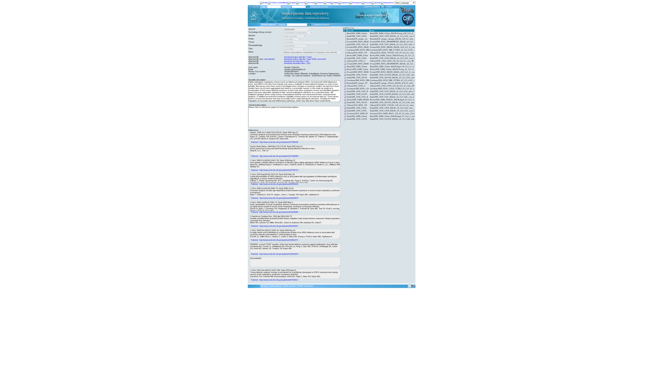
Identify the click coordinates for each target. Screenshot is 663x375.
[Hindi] (327, 2)
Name (250, 52)
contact (389, 7)
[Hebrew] (319, 2)
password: (286, 7)
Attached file (253, 57)
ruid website (269, 59)
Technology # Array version (259, 32)
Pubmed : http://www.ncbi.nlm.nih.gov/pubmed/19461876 (274, 254)
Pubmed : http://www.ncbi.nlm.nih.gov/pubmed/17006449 (274, 142)
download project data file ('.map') (298, 57)
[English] (291, 2)
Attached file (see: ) (261, 59)
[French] (300, 2)
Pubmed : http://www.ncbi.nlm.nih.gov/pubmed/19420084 (274, 212)
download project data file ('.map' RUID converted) (305, 59)
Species (251, 35)
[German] (310, 2)
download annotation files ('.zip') (297, 63)
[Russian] (367, 2)
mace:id (251, 29)
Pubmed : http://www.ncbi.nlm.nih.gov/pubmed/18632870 (274, 198)
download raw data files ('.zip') (296, 61)
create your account (319, 7)
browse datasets (269, 24)
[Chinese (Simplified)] (277, 2)
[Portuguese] (355, 2)
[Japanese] (343, 2)
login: (264, 7)
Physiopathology (255, 45)
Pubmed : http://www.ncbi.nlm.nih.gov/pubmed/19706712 (274, 170)
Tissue (251, 42)
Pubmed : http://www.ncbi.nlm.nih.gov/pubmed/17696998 (274, 156)
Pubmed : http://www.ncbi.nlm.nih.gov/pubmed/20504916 (274, 184)
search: (282, 25)
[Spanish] (376, 2)
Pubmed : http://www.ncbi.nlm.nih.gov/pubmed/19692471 (274, 240)
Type (250, 48)
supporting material (372, 7)
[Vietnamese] (387, 2)
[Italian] (334, 2)
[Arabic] (264, 2)
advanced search (321, 24)
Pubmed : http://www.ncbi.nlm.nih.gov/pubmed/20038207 (274, 226)
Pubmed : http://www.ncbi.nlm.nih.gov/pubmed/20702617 (274, 280)
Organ (251, 39)
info (382, 7)
